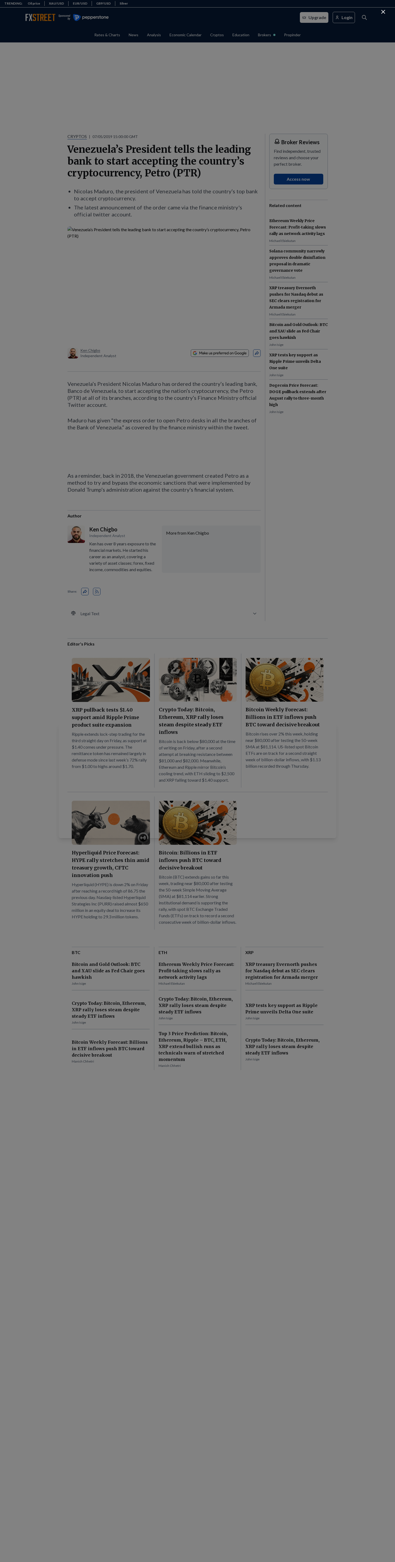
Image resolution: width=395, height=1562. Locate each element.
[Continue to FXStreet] (383, 11)
